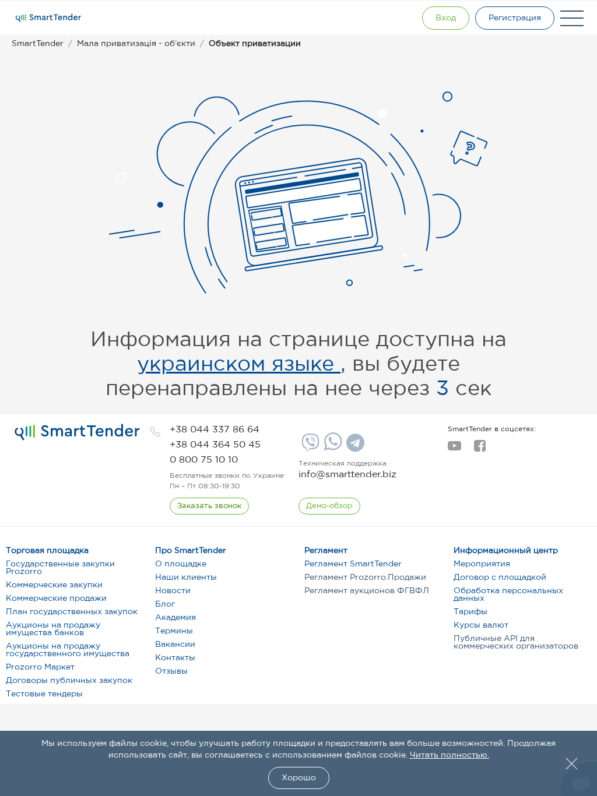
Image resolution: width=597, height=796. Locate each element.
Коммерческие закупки (54, 585)
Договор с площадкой (500, 577)
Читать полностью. (449, 755)
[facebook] (479, 449)
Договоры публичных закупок (69, 680)
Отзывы (171, 671)
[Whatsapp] (331, 448)
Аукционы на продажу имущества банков (53, 629)
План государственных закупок (72, 611)
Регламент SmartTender (353, 564)
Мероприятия (482, 564)
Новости (173, 590)
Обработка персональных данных (508, 594)
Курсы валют (481, 625)
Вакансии (175, 644)
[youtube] (454, 449)
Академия (175, 617)
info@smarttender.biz (347, 474)
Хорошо (299, 777)
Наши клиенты (186, 577)
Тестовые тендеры (44, 694)
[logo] (77, 432)
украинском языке (238, 364)
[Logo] (48, 18)
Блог (165, 604)
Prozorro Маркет (40, 667)
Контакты (175, 657)
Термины (174, 631)
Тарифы (470, 611)
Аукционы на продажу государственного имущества (67, 650)
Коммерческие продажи (56, 598)
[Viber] (308, 447)
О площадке (180, 564)
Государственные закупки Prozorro (60, 568)
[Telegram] (353, 447)
